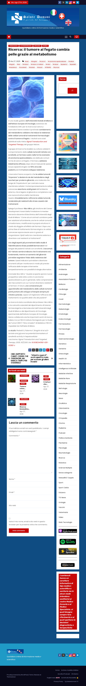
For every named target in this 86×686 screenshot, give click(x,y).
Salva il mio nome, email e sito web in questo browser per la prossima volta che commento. (28, 523)
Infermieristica (65, 363)
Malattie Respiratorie (67, 383)
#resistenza (13, 67)
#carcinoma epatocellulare (57, 61)
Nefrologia (63, 388)
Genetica (62, 344)
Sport (61, 482)
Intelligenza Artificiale (24, 399)
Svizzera (62, 492)
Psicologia (63, 448)
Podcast (62, 433)
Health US (63, 358)
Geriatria (62, 348)
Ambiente (63, 269)
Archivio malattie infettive (69, 670)
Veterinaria (63, 512)
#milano (25, 64)
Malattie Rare (64, 378)
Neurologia (63, 393)
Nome (12, 479)
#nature (55, 64)
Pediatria (62, 428)
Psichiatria (63, 443)
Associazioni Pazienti (67, 279)
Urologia (62, 502)
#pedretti (73, 64)
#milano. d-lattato (37, 64)
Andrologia (63, 274)
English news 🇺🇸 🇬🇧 (53, 678)
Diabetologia (64, 309)
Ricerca (45, 46)
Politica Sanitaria (65, 438)
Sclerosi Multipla (65, 468)
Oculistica (63, 403)
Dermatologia (64, 304)
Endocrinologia (65, 319)
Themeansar (11, 677)
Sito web (12, 505)
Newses (37, 675)
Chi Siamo (74, 674)
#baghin (34, 61)
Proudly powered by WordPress (18, 675)
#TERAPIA (48, 67)
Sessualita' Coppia (66, 477)
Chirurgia (62, 294)
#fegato (11, 64)
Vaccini (62, 507)
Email (12, 492)
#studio (39, 67)
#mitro (48, 64)
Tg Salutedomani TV (71, 681)
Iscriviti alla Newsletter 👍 (69, 678)
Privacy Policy (58, 681)
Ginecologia (63, 354)
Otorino (62, 423)
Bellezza (62, 284)
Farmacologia (13, 46)
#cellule (71, 61)
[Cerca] (72, 91)
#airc (27, 61)
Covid (61, 299)
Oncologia (37, 46)
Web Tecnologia (65, 522)
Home (57, 670)
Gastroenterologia (26, 46)
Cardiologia (63, 289)
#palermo (64, 64)
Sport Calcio (64, 487)
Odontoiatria (64, 408)
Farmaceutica (64, 324)
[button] (70, 36)
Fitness (61, 334)
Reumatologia (64, 453)
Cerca (62, 79)
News (46, 376)
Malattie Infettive (66, 373)
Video (61, 517)
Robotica (62, 463)
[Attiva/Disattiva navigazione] (66, 36)
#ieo (18, 64)
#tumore (56, 67)
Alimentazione (64, 264)
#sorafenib (22, 67)
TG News (62, 497)
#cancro (42, 61)
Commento (14, 435)
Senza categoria (65, 472)
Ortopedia (63, 418)
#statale (32, 67)
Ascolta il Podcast (64, 674)
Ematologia (63, 314)
